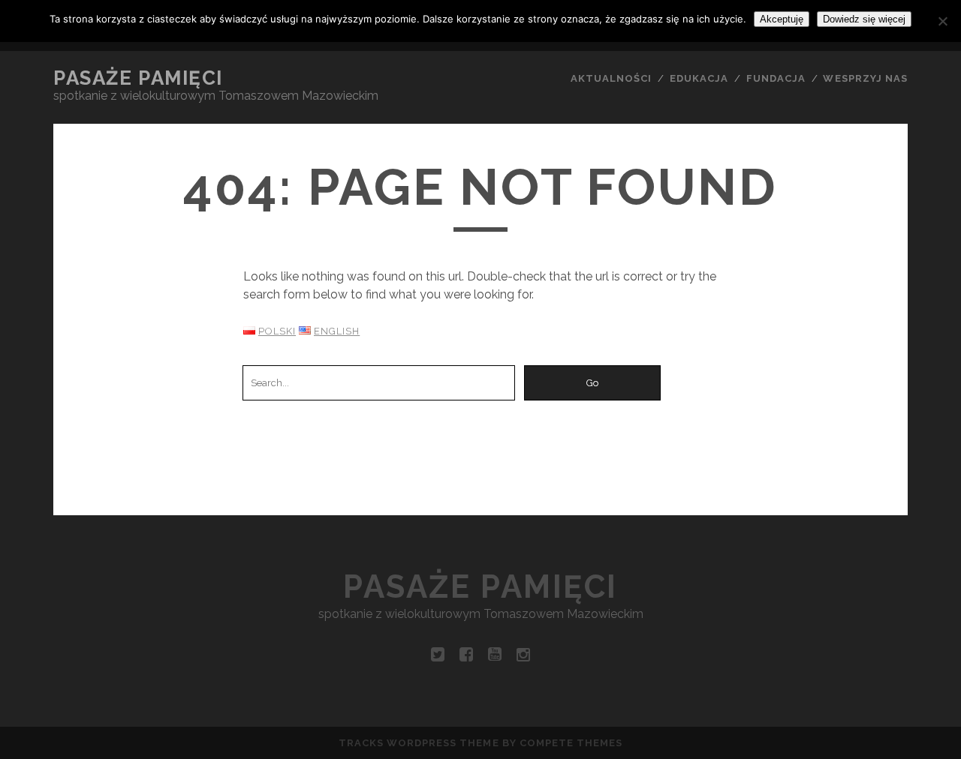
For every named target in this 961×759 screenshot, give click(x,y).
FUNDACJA (776, 78)
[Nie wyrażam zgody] (942, 21)
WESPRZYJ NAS (865, 78)
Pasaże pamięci (138, 78)
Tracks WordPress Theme (419, 742)
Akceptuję (781, 19)
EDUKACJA (699, 78)
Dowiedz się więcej (864, 19)
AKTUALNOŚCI (611, 78)
